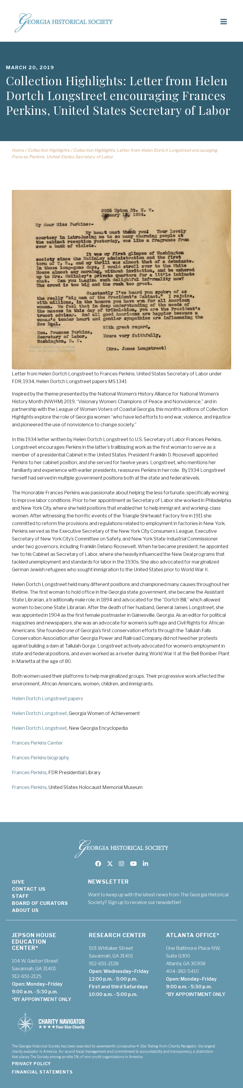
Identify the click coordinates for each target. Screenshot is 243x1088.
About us (25, 910)
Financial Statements (42, 1071)
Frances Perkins (29, 772)
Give (18, 882)
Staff (20, 896)
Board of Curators (40, 903)
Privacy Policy (31, 1063)
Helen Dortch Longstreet (39, 713)
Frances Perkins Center (37, 743)
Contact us (29, 889)
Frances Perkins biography (40, 758)
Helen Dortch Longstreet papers (47, 698)
